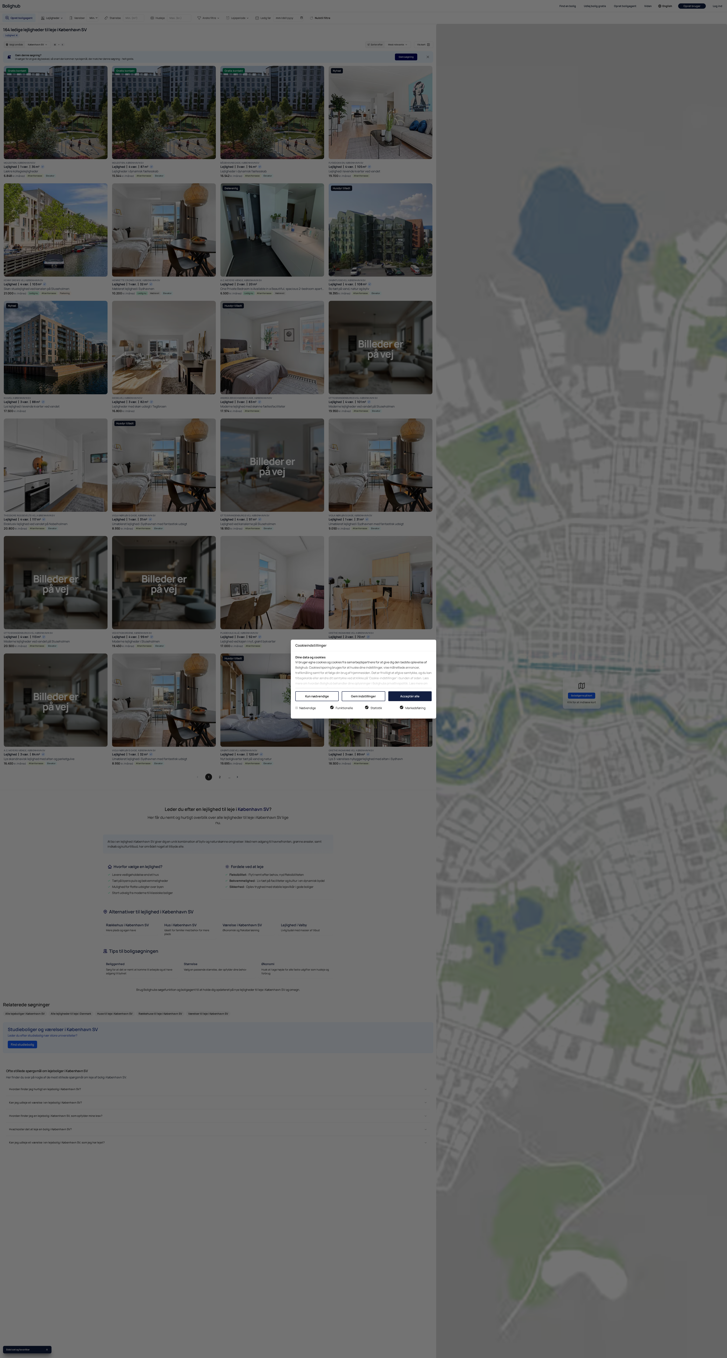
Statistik (376, 708)
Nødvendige (307, 708)
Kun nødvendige (317, 696)
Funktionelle (344, 708)
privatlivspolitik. (398, 683)
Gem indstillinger (363, 696)
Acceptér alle (410, 696)
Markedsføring (415, 708)
